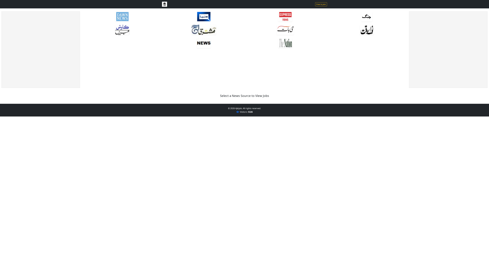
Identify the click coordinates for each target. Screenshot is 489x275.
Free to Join (321, 4)
